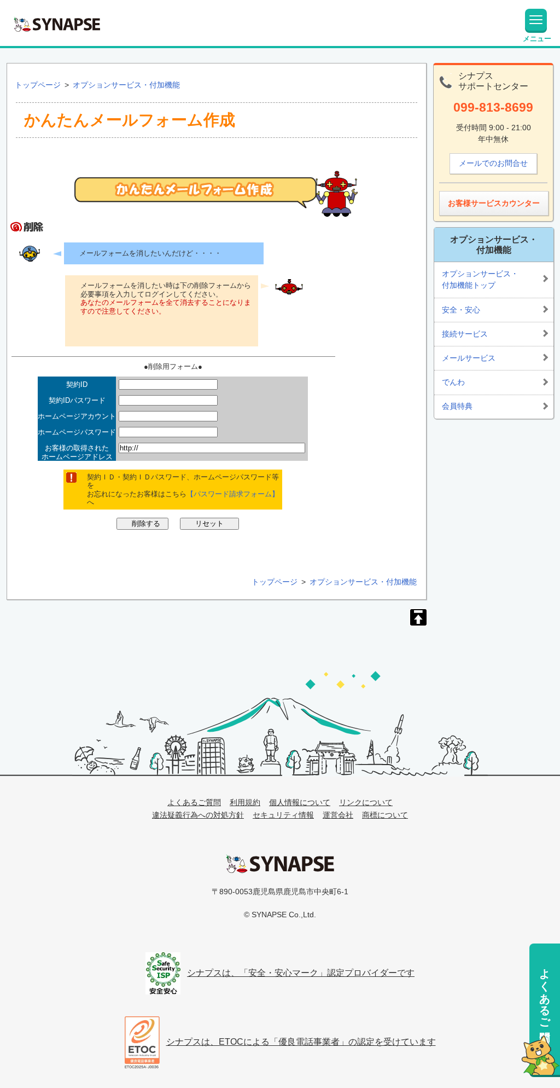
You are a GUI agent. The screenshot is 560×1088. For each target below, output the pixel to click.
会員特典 (457, 406)
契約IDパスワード (77, 400)
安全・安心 (461, 309)
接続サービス (465, 333)
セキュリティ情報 (283, 815)
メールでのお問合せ (493, 163)
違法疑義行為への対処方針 (198, 815)
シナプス (280, 864)
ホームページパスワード (77, 432)
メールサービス (468, 358)
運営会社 (338, 815)
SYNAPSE (57, 24)
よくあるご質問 (545, 991)
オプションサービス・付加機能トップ (480, 279)
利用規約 (245, 802)
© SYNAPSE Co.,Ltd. (280, 914)
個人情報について (299, 802)
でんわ (453, 382)
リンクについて (366, 802)
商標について (385, 815)
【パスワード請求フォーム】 (232, 494)
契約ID (77, 384)
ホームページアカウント (77, 416)
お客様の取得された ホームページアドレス (77, 452)
